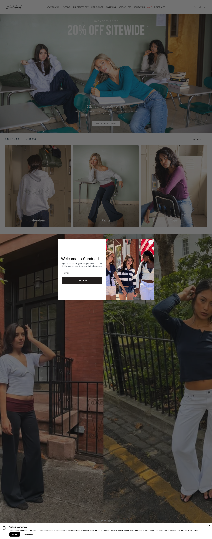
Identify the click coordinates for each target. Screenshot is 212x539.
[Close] (209, 525)
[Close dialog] (151, 242)
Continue (82, 280)
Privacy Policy (193, 530)
